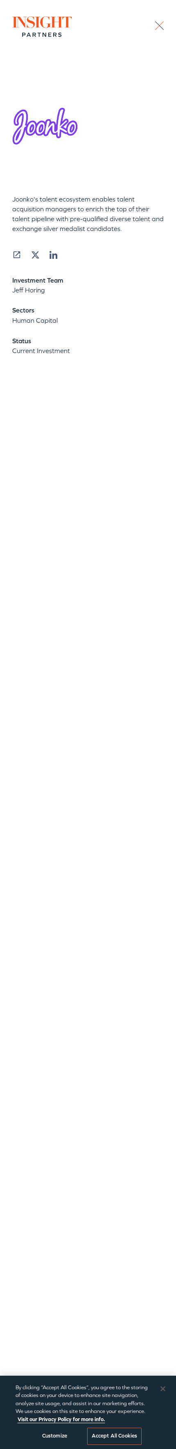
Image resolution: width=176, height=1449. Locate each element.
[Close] (163, 1389)
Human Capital (35, 320)
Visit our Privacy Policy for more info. (61, 1419)
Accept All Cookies (114, 1436)
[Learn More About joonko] (16, 254)
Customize (54, 1436)
